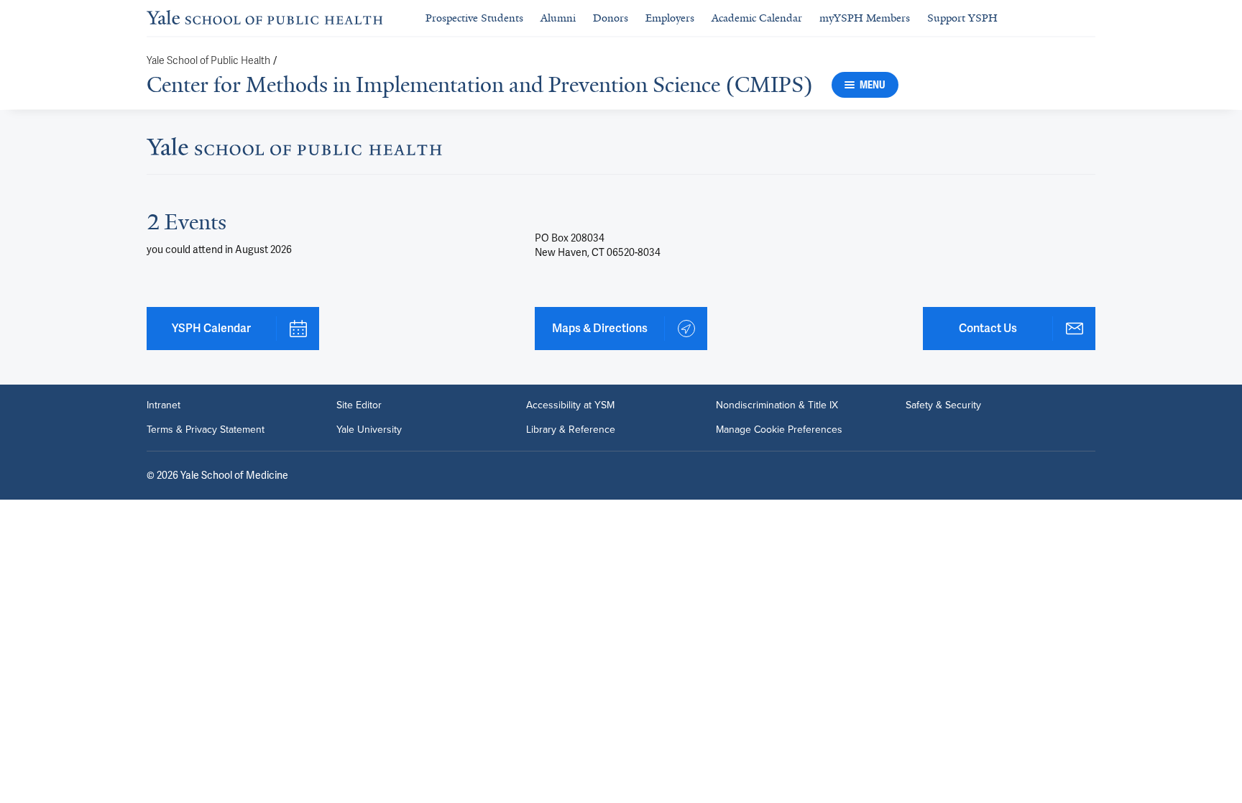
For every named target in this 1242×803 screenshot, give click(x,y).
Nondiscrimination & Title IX (777, 405)
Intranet (163, 405)
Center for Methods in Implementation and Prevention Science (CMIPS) (480, 85)
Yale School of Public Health (208, 61)
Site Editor (359, 405)
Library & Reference (570, 429)
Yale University (369, 429)
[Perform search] (1086, 18)
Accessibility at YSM (570, 405)
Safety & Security (943, 405)
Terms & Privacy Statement (205, 429)
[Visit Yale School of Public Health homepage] (294, 150)
